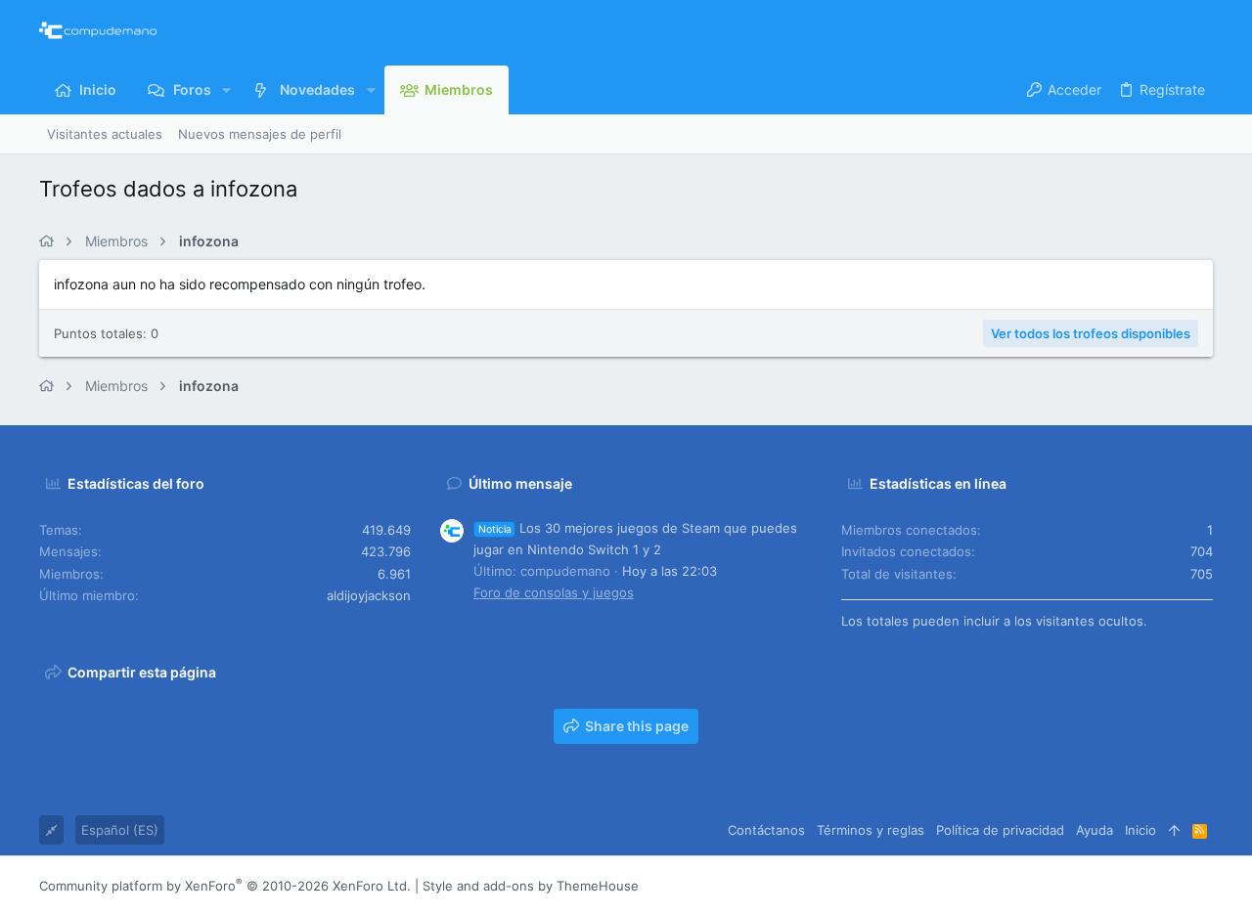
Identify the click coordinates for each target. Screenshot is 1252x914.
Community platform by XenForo (225, 885)
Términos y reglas (870, 830)
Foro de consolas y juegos (553, 592)
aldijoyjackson (369, 595)
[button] (226, 89)
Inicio (1140, 830)
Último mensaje (520, 483)
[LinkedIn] (1145, 886)
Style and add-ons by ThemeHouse (531, 885)
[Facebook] (1087, 886)
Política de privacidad (1000, 830)
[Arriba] (1174, 830)
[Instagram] (1116, 886)
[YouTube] (1204, 886)
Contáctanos (766, 830)
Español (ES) (119, 830)
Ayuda (1094, 830)
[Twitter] (1175, 886)
